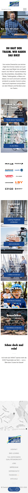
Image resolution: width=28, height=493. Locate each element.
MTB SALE (14, 479)
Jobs (14, 463)
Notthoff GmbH (15, 429)
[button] (14, 414)
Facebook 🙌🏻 (14, 475)
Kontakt (14, 449)
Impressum (14, 467)
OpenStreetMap (22, 429)
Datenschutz (14, 471)
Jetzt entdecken (14, 36)
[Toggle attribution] (26, 429)
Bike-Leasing (14, 453)
